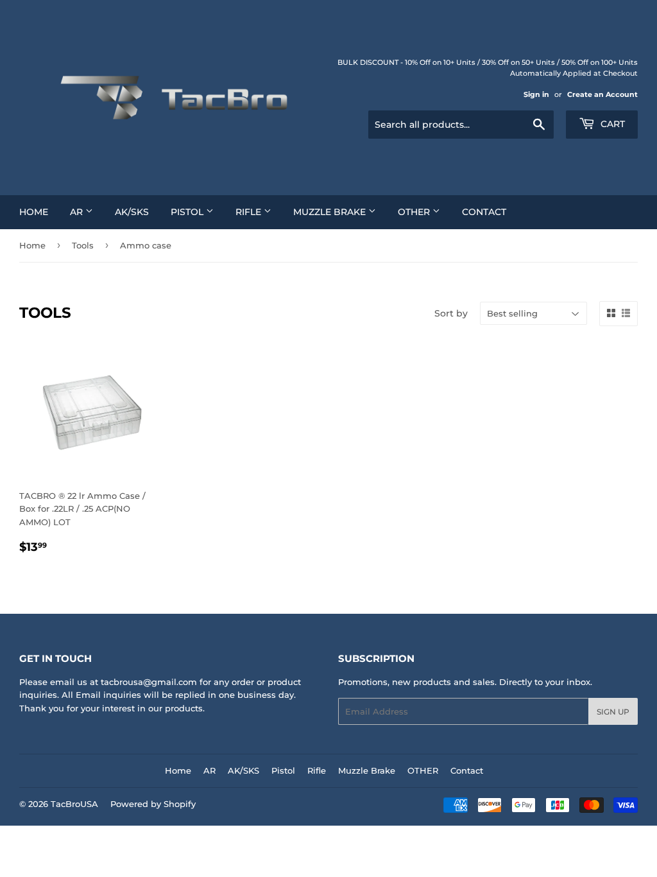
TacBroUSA (74, 804)
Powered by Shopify (153, 804)
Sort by (451, 313)
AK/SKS (132, 212)
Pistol (188, 212)
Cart (611, 124)
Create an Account (602, 94)
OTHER (415, 212)
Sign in (536, 94)
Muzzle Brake (330, 212)
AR (77, 212)
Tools (83, 245)
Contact (484, 212)
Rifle (249, 212)
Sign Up (613, 711)
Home (33, 212)
